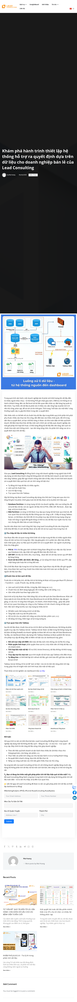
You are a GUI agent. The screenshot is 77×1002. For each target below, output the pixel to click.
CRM (15, 549)
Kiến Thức (33, 175)
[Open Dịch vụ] (26, 4)
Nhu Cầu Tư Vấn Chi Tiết (13, 801)
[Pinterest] (13, 847)
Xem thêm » (6, 927)
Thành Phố (43, 811)
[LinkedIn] (21, 847)
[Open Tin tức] (58, 4)
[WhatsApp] (29, 847)
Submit (9, 821)
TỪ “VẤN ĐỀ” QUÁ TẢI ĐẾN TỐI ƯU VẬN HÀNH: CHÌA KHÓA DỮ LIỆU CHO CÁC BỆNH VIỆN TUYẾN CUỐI (19, 912)
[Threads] (33, 847)
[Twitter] (9, 847)
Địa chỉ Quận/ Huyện (12, 811)
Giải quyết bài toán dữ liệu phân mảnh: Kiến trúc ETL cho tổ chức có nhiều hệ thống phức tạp (56, 912)
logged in (16, 991)
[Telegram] (25, 847)
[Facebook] (5, 847)
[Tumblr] (17, 847)
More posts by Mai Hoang (35, 863)
